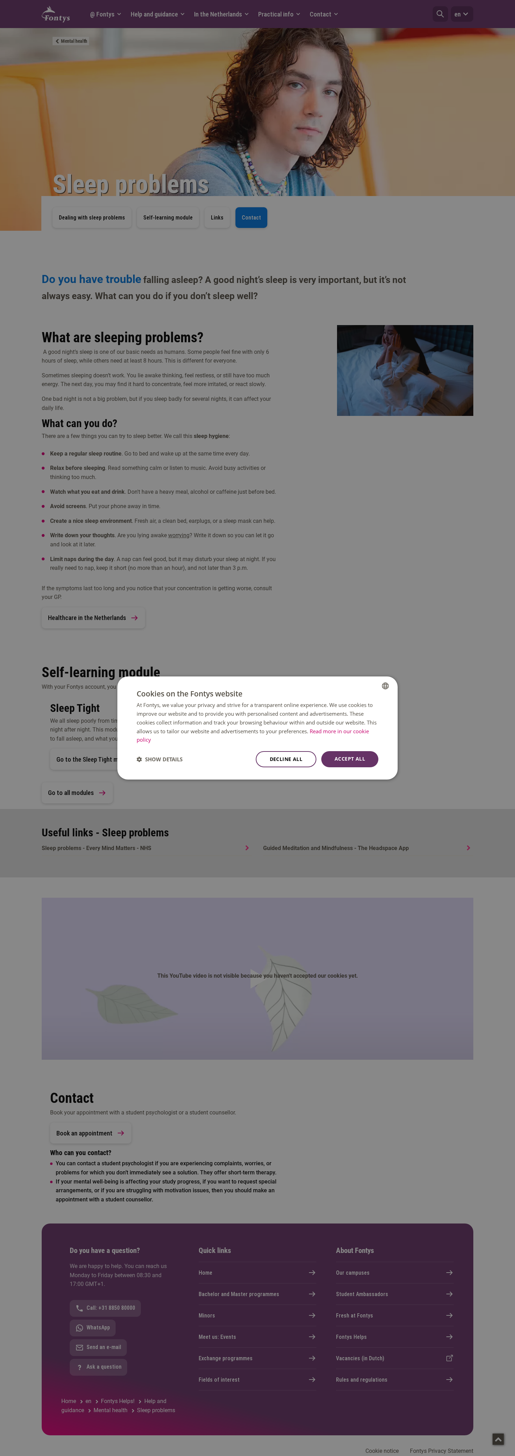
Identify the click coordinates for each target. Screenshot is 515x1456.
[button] (160, 759)
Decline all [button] (286, 759)
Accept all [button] (350, 758)
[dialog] (257, 728)
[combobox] (385, 685)
